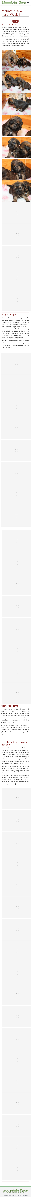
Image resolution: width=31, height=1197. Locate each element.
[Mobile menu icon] (28, 3)
